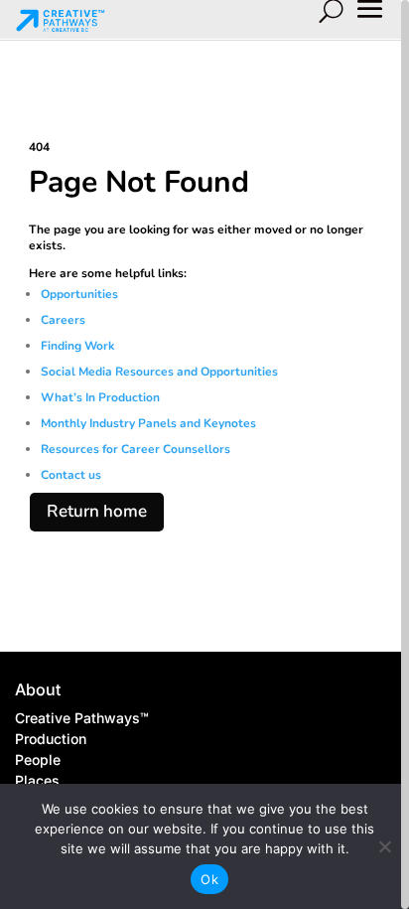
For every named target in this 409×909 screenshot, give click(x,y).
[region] (204, 454)
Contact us (71, 475)
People (38, 759)
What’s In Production (100, 397)
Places (37, 780)
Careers (64, 320)
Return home (97, 511)
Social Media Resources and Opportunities (159, 371)
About (38, 689)
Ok (209, 879)
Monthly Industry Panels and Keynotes (148, 423)
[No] (384, 846)
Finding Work (77, 346)
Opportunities (81, 294)
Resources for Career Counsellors (135, 449)
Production (50, 738)
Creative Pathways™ (82, 717)
